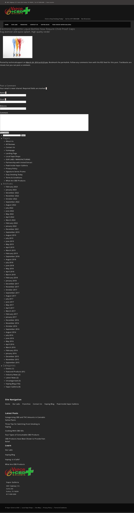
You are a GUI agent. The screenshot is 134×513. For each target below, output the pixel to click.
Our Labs (14, 24)
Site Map (38, 508)
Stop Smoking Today (14, 175)
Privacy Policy (11, 168)
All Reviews (10, 144)
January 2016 (11, 353)
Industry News (12, 375)
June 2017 (10, 302)
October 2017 (11, 290)
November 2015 (12, 359)
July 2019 (9, 238)
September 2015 (12, 362)
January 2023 (11, 190)
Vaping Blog (45, 24)
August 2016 (11, 332)
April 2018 (10, 272)
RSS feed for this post (109, 62)
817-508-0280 (40, 2)
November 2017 (12, 287)
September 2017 (12, 293)
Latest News (11, 378)
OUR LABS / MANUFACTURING (18, 159)
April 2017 (10, 308)
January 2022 (11, 226)
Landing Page (11, 153)
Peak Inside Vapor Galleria (61, 24)
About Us (10, 141)
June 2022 (10, 211)
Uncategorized (12, 381)
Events (8, 369)
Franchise (23, 24)
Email (2, 99)
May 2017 (10, 305)
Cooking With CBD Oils (14, 431)
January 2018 (11, 281)
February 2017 (12, 314)
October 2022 (11, 199)
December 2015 (12, 356)
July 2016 (9, 335)
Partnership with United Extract (19, 162)
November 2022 (12, 196)
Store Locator (50, 2)
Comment (4, 113)
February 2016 (12, 350)
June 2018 (10, 265)
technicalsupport (16, 62)
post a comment (23, 65)
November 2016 (12, 323)
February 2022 (12, 223)
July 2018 (9, 262)
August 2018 (11, 259)
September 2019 (12, 232)
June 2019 (10, 241)
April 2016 (10, 344)
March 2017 (10, 311)
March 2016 (10, 347)
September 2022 (12, 202)
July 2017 (9, 299)
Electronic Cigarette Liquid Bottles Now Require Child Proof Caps (37, 29)
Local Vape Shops (13, 156)
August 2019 (11, 235)
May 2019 (10, 244)
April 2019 (10, 247)
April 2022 (10, 217)
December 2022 (12, 193)
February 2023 (12, 187)
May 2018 (10, 268)
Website (3, 106)
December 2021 (12, 229)
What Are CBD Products (16, 181)
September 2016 (12, 329)
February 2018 (12, 278)
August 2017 (11, 296)
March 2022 (10, 220)
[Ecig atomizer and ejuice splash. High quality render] (17, 57)
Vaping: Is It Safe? (12, 459)
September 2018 (12, 256)
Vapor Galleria (12, 387)
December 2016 (12, 320)
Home (6, 24)
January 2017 (11, 317)
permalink (65, 62)
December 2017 (12, 284)
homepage (10, 150)
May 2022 (10, 214)
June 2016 (10, 338)
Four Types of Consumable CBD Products (22, 435)
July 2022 (9, 208)
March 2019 (10, 250)
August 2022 (11, 205)
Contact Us (34, 24)
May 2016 (10, 341)
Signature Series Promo (16, 172)
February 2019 (12, 253)
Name (2, 93)
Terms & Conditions (14, 178)
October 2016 (11, 326)
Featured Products (13, 372)
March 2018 (10, 275)
